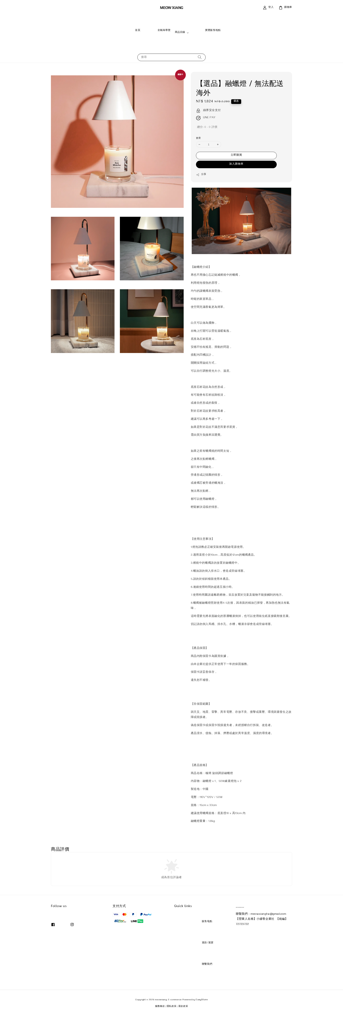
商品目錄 (180, 32)
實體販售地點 (206, 32)
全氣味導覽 (158, 32)
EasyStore (202, 999)
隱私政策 (172, 1006)
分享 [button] (203, 174)
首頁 (131, 32)
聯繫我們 (200, 966)
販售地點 (200, 923)
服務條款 (160, 1006)
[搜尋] (199, 57)
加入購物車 (236, 164)
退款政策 (183, 1006)
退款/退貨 (201, 945)
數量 (198, 138)
